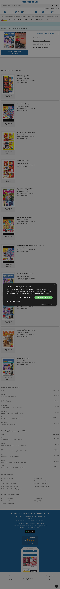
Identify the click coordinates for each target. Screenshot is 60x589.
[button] (13, 302)
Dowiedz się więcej (44, 293)
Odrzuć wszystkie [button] (24, 297)
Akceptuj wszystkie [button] (43, 297)
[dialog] (30, 294)
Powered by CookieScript (47, 304)
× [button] (54, 284)
